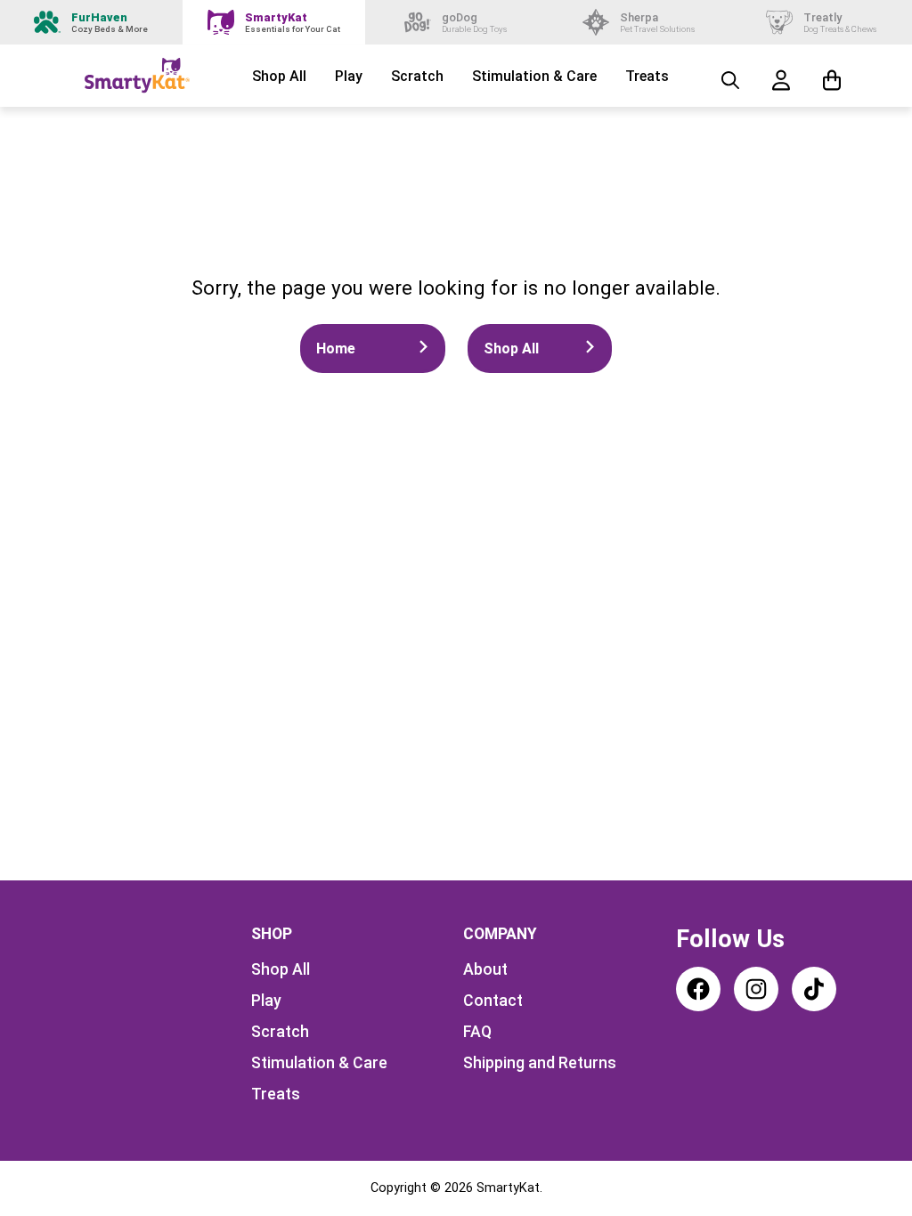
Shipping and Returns (539, 1063)
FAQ (477, 1032)
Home (335, 348)
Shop (271, 934)
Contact (493, 1000)
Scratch (417, 76)
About (485, 969)
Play (348, 76)
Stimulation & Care (534, 76)
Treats (647, 76)
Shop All (279, 76)
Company (500, 934)
